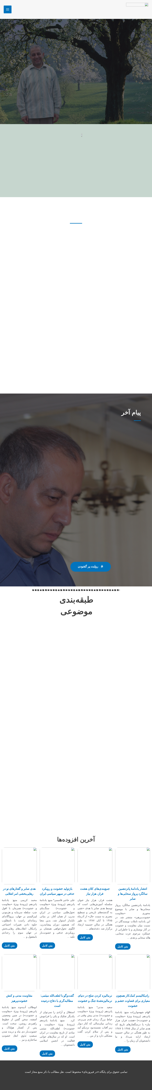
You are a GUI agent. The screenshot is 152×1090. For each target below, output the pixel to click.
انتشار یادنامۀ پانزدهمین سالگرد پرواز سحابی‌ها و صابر (132, 893)
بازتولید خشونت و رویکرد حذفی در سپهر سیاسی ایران (57, 891)
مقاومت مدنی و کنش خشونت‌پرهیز (19, 998)
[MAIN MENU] (7, 9)
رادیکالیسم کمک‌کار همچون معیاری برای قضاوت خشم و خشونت (132, 1000)
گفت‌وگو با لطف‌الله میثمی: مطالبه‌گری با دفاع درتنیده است (57, 1000)
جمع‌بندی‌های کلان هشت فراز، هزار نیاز (95, 891)
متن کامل (123, 946)
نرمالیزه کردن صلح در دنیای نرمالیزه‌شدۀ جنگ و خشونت (95, 998)
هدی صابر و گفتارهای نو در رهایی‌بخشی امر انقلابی (19, 891)
